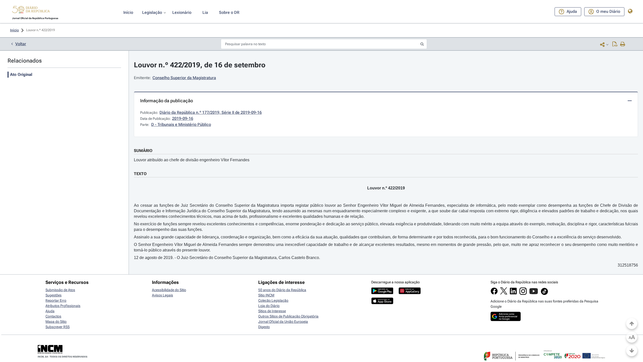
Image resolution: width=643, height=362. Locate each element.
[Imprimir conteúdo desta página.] (622, 44)
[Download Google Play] (382, 293)
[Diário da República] (31, 10)
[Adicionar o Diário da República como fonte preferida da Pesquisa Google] (506, 320)
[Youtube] (533, 294)
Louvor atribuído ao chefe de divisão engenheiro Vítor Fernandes (191, 160)
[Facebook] (494, 293)
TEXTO (140, 173)
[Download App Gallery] (410, 293)
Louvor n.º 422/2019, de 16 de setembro (199, 65)
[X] (503, 293)
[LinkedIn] (513, 293)
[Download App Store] (382, 303)
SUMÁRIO (143, 150)
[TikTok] (544, 294)
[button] (31, 10)
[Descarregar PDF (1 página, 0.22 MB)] (615, 44)
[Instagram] (523, 294)
